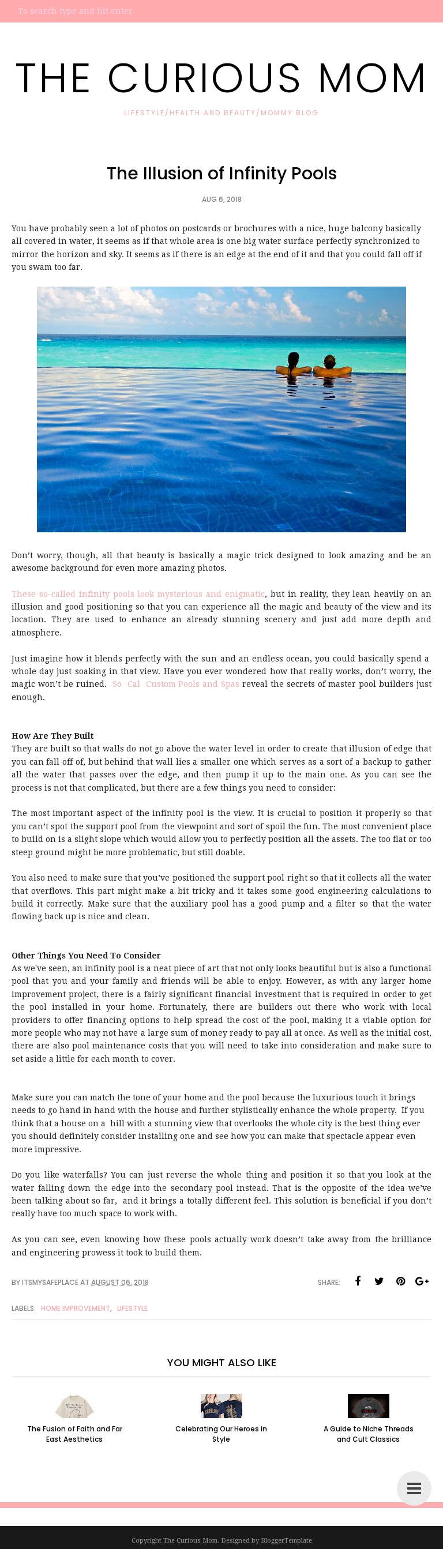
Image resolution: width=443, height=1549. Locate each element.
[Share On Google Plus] (421, 1281)
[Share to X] (379, 1281)
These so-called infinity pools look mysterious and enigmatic (138, 594)
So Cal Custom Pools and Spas (176, 684)
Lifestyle (132, 1308)
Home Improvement (75, 1308)
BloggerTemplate (286, 1540)
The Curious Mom (222, 77)
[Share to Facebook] (357, 1281)
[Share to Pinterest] (400, 1281)
